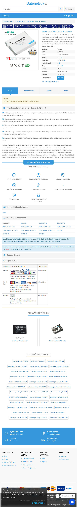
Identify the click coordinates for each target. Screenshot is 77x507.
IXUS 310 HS (61, 223)
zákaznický (9, 249)
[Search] (60, 9)
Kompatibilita (29, 90)
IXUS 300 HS (43, 223)
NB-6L (4, 212)
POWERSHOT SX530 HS (10, 230)
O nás (5, 456)
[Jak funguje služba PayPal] (65, 488)
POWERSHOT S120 (9, 227)
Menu (6, 16)
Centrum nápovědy (28, 458)
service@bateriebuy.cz (52, 81)
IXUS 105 (23, 223)
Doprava (49, 90)
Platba (66, 90)
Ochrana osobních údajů (10, 465)
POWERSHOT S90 (26, 227)
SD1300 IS (6, 234)
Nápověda (69, 16)
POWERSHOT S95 (44, 227)
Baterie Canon (20, 21)
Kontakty (63, 456)
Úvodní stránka (8, 21)
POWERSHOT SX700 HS (46, 230)
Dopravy (44, 461)
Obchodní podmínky (9, 462)
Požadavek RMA (27, 461)
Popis (10, 90)
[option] (20, 43)
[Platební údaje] (25, 304)
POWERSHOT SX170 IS (64, 227)
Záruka (5, 459)
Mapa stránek (64, 459)
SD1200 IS (60, 230)
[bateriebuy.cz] (38, 5)
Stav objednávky (27, 465)
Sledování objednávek (29, 468)
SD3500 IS (24, 234)
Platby (43, 458)
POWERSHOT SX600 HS (28, 230)
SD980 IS (42, 234)
